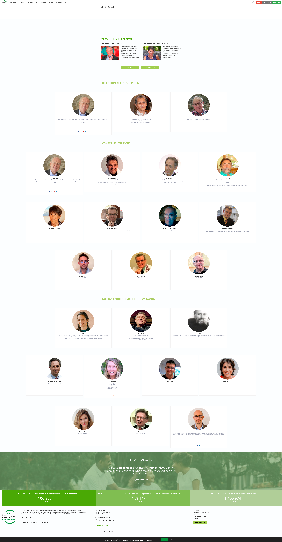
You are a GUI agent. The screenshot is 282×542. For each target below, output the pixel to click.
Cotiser (259, 2)
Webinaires (29, 2)
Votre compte (276, 2)
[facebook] (78, 131)
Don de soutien (267, 2)
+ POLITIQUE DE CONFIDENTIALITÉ (30, 520)
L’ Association (13, 2)
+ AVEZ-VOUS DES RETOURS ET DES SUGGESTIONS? (35, 522)
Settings (173, 539)
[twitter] (80, 131)
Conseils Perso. (61, 2)
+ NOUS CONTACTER (100, 510)
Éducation (51, 2)
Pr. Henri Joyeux (83, 118)
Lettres (21, 2)
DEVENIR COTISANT (150, 67)
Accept (164, 539)
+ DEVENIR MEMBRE (100, 528)
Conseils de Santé (40, 2)
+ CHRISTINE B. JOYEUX (101, 525)
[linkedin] (85, 131)
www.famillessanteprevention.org (103, 517)
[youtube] (83, 131)
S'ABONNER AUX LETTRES (200, 522)
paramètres (149, 540)
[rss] (88, 131)
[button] (138, 477)
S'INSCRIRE (130, 67)
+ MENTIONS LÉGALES (27, 517)
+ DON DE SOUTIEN (100, 530)
